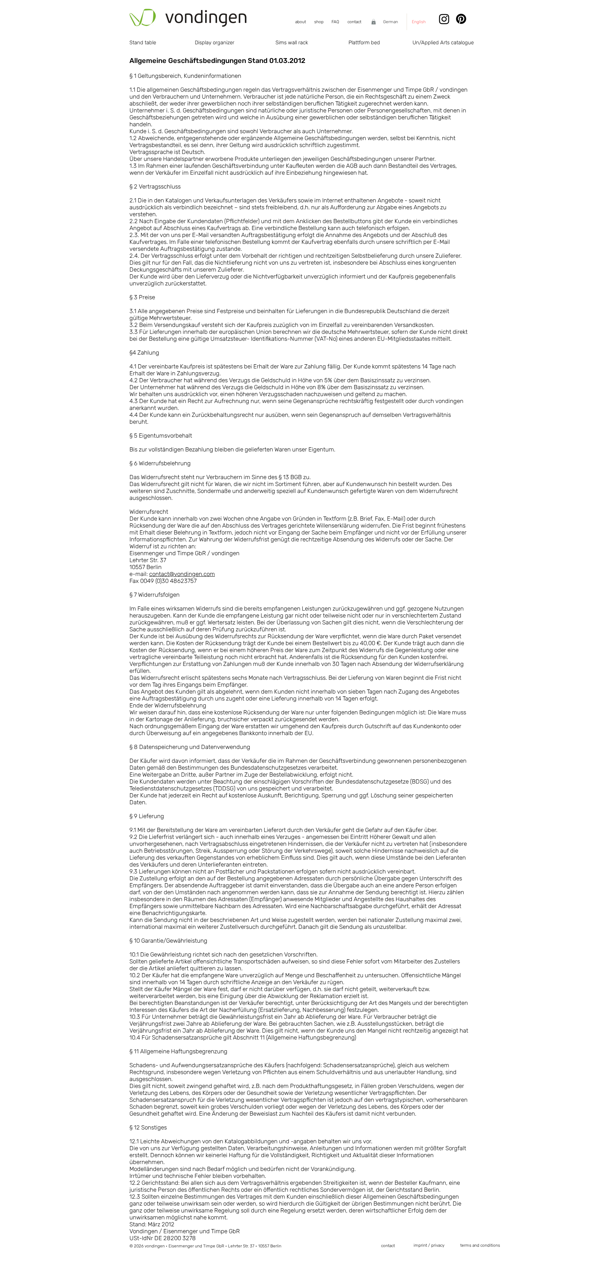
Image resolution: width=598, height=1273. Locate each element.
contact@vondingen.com (182, 573)
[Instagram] (444, 19)
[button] (373, 22)
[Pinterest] (461, 19)
